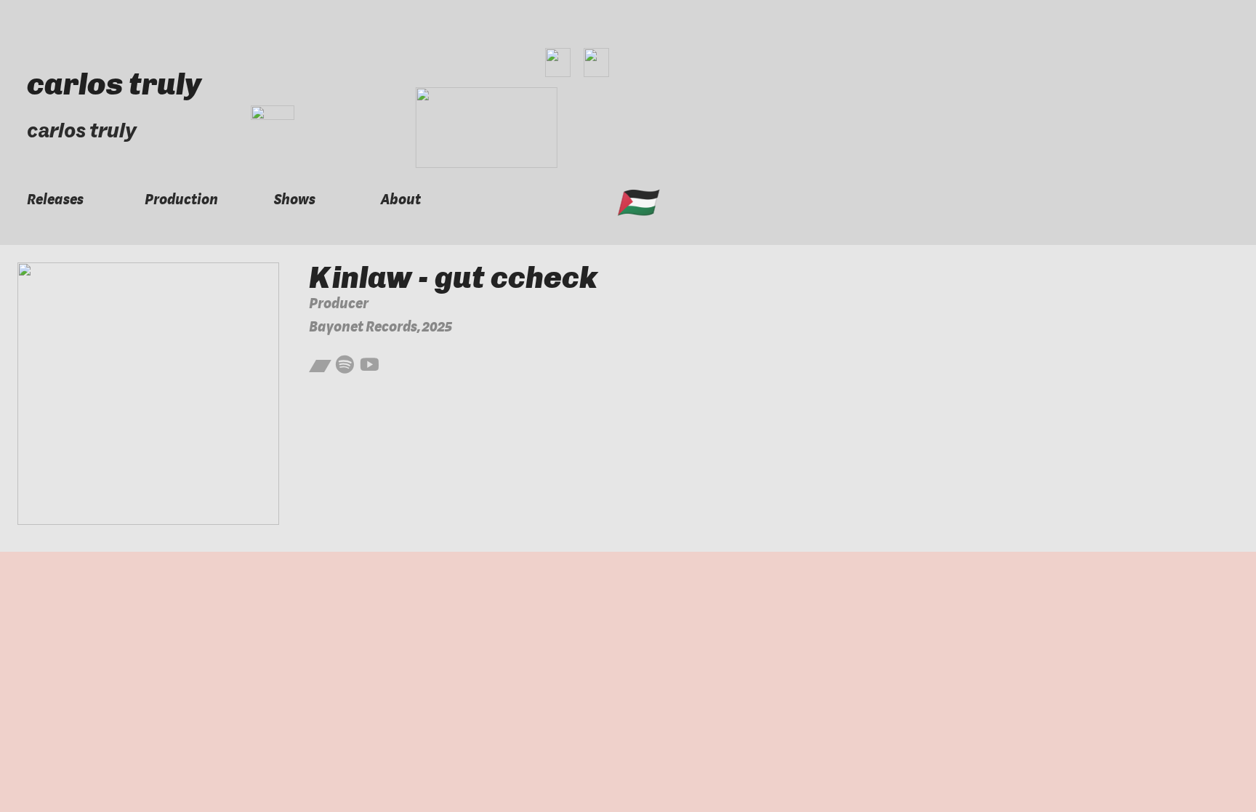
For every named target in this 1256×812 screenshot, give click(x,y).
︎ (345, 366)
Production (181, 199)
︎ (369, 366)
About (401, 199)
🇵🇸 (636, 202)
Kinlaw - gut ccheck (453, 277)
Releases (55, 199)
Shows (294, 199)
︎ (320, 366)
